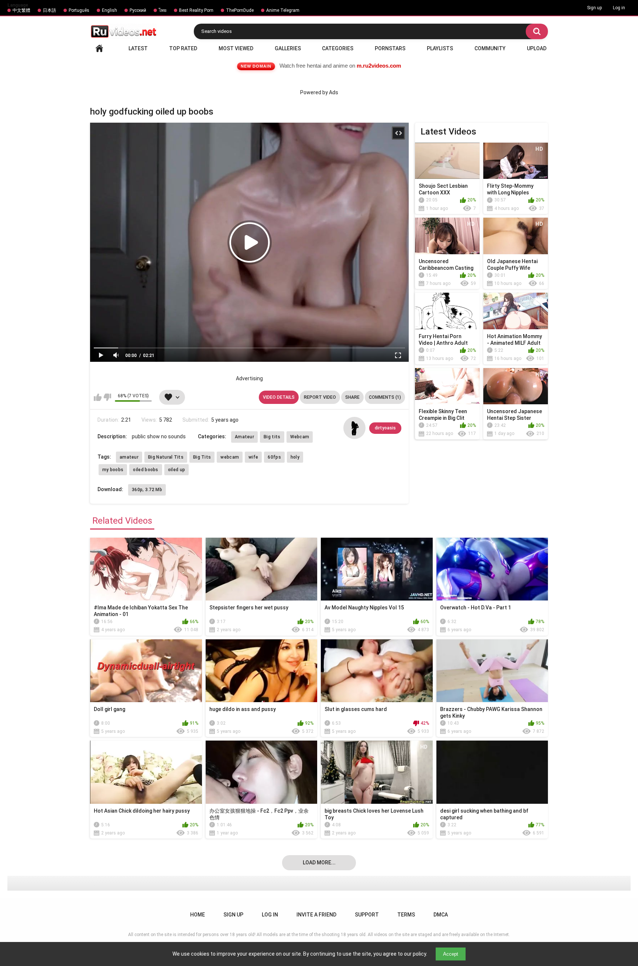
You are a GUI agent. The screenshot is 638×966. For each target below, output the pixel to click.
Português (79, 10)
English (109, 10)
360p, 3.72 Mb (147, 489)
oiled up (176, 469)
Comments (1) (385, 397)
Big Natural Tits (165, 457)
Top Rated (183, 48)
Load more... (319, 862)
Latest (138, 48)
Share (352, 397)
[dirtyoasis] (354, 428)
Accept (450, 954)
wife (253, 457)
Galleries (288, 48)
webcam (229, 457)
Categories (337, 48)
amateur (129, 457)
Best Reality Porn (196, 10)
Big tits (272, 436)
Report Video (320, 397)
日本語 (49, 10)
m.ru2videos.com (379, 65)
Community (489, 48)
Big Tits (202, 457)
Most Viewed (236, 48)
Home (99, 48)
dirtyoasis (385, 428)
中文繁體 (21, 10)
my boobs (112, 469)
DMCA (440, 915)
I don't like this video (107, 397)
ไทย (163, 10)
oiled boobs (145, 469)
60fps (274, 457)
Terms (406, 915)
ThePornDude (240, 10)
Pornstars (390, 48)
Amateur (244, 436)
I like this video (98, 397)
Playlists (440, 48)
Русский (138, 10)
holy (295, 457)
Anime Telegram (282, 10)
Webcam (299, 436)
